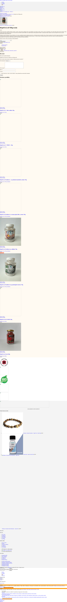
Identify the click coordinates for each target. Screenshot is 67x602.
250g (5, 112)
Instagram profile (4, 555)
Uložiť (1, 598)
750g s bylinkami (7, 181)
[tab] (4, 44)
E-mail (1, 71)
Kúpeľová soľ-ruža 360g (5, 354)
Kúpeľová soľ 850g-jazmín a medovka (6, 25)
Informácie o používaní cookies (7, 562)
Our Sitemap (4, 547)
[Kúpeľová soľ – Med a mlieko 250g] (10, 106)
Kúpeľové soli (11, 14)
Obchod (4, 14)
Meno (1, 69)
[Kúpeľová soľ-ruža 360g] (10, 350)
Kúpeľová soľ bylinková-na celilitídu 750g (8, 249)
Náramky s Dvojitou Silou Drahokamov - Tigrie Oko (10, 528)
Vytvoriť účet (2, 583)
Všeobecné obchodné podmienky (7, 563)
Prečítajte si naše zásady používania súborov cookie (31, 589)
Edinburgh (3, 536)
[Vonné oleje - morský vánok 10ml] (12, 454)
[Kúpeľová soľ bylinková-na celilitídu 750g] (10, 245)
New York (3, 534)
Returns (3, 543)
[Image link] (24, 407)
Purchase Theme (4, 559)
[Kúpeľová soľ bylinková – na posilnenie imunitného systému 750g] (10, 176)
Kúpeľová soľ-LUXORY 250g (6, 319)
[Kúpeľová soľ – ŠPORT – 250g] (10, 141)
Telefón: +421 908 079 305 (7, 550)
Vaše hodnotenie (3, 60)
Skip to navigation (3, 0)
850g (4, 42)
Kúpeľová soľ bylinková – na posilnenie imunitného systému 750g (13, 179)
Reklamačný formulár (5, 564)
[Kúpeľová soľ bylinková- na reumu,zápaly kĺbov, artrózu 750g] (10, 210)
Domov (1, 14)
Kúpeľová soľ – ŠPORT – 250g (6, 145)
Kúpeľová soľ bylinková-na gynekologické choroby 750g (11, 284)
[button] (2, 108)
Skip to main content (9, 0)
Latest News (4, 546)
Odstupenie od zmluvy (5, 565)
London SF (3, 535)
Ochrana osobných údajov (6, 561)
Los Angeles (4, 537)
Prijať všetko (11, 587)
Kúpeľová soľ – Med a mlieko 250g (7, 110)
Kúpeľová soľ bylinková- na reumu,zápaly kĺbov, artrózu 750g (13, 214)
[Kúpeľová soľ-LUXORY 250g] (10, 315)
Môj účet (3, 575)
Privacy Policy (4, 542)
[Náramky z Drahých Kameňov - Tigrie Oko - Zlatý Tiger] (12, 433)
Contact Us (3, 545)
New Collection (4, 556)
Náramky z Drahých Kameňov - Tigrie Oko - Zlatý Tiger (32, 433)
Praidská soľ (7, 14)
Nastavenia (2, 587)
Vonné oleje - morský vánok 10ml (28, 454)
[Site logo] (2, 6)
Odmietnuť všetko (6, 587)
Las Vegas (3, 538)
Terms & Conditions (5, 544)
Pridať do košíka (2, 41)
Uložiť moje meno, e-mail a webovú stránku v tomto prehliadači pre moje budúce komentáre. (15, 73)
